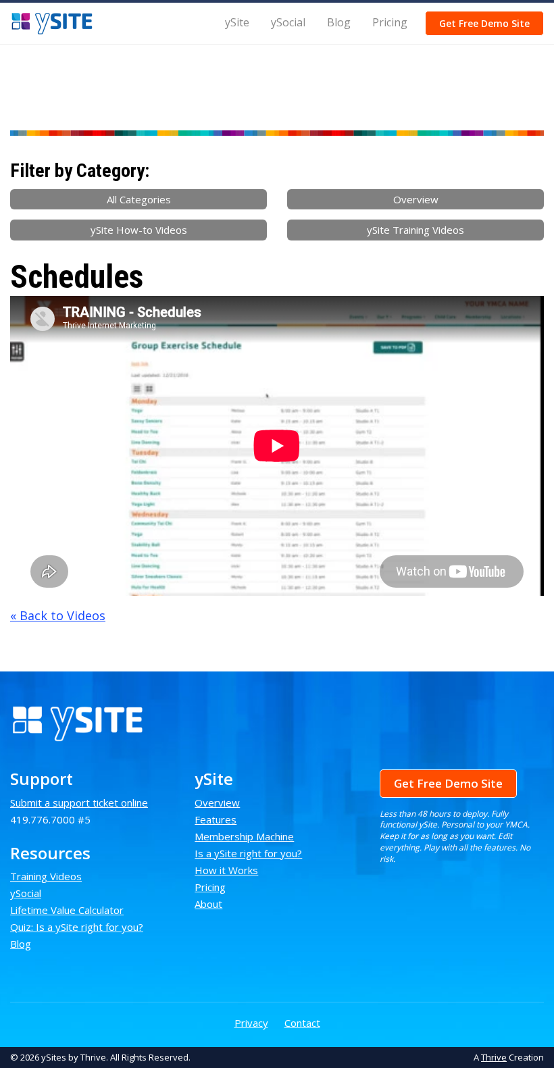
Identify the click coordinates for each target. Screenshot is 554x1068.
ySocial (288, 22)
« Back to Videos (57, 615)
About (208, 904)
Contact (302, 1022)
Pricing (389, 22)
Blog (339, 22)
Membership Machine (244, 836)
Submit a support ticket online (79, 802)
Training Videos (46, 876)
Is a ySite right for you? (248, 853)
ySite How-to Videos (139, 229)
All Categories (139, 199)
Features (215, 819)
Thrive (494, 1057)
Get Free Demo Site (484, 23)
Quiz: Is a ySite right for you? (76, 927)
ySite (237, 22)
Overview (415, 199)
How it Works (226, 870)
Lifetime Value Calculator (67, 910)
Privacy (251, 1022)
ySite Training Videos (415, 229)
